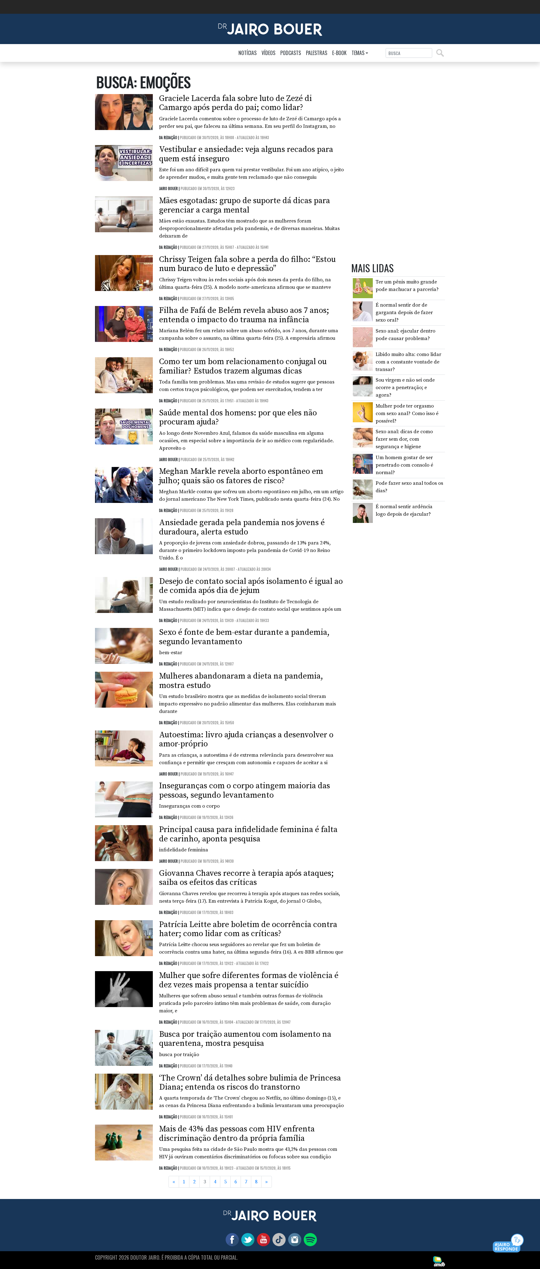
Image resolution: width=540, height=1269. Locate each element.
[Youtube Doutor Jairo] (262, 1239)
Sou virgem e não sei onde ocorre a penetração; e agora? (405, 387)
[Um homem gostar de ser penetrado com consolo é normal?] (363, 463)
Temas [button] (358, 53)
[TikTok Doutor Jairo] (278, 1239)
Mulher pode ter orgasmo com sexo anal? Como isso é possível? (407, 413)
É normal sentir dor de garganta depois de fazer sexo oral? (404, 313)
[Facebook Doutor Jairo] (231, 1239)
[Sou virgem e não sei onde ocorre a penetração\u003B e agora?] (363, 386)
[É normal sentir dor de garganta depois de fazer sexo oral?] (363, 311)
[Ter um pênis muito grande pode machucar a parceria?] (363, 288)
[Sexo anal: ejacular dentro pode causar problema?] (363, 337)
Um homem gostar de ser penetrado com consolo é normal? (404, 465)
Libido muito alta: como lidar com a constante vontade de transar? (408, 362)
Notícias (247, 53)
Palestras (316, 53)
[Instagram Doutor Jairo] (293, 1239)
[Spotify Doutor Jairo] (309, 1239)
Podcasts (290, 53)
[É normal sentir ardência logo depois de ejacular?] (363, 512)
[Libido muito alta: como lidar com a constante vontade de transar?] (363, 360)
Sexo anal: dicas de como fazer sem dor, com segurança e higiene (404, 439)
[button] (508, 1243)
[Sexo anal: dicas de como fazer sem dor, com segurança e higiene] (363, 437)
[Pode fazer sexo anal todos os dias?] (363, 489)
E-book (339, 53)
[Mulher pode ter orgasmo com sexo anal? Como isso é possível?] (363, 412)
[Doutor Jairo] (270, 28)
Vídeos (268, 53)
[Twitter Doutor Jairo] (246, 1239)
